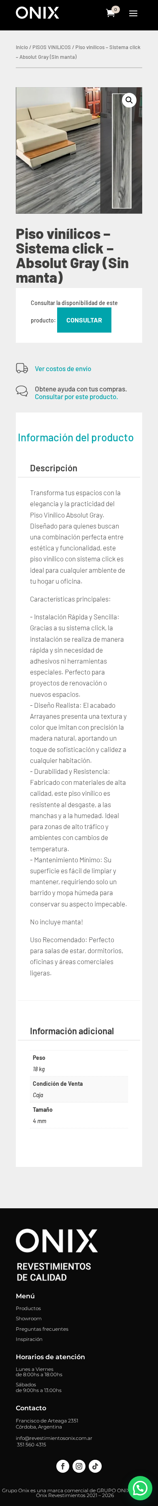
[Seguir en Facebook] (62, 1466)
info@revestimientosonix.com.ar (54, 1438)
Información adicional (72, 1030)
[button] (129, 100)
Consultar (84, 320)
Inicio (22, 47)
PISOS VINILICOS (51, 47)
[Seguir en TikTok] (95, 1466)
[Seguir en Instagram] (79, 1466)
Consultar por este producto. (76, 396)
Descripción (53, 467)
